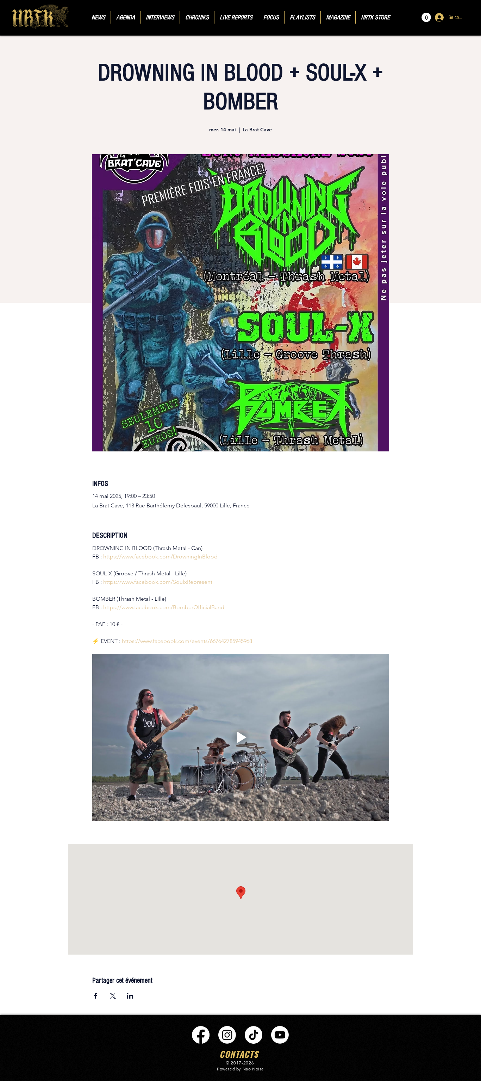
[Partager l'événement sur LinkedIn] (130, 996)
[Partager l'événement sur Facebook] (95, 996)
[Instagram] (227, 1035)
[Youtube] (280, 1035)
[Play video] (240, 737)
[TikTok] (253, 1035)
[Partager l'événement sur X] (113, 996)
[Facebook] (201, 1035)
